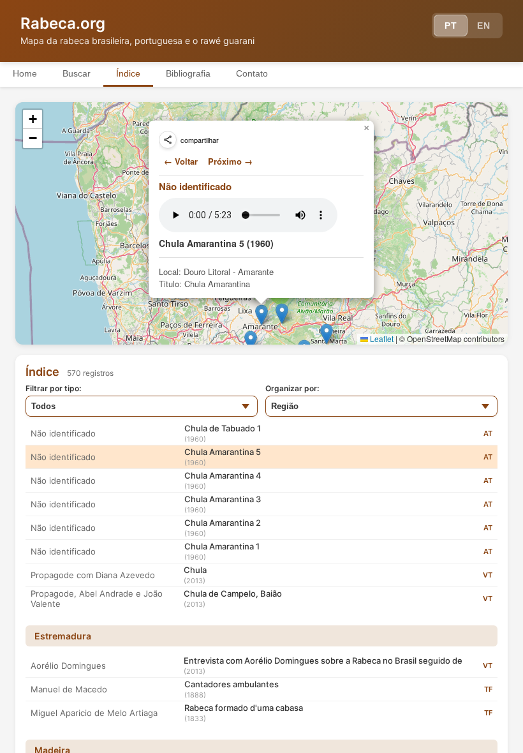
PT (451, 25)
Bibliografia (188, 73)
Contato (252, 73)
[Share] (168, 140)
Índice (128, 73)
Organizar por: (292, 388)
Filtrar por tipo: (53, 388)
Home (25, 73)
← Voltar (181, 161)
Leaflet (381, 338)
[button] (326, 334)
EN (483, 25)
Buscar (77, 73)
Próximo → (230, 161)
